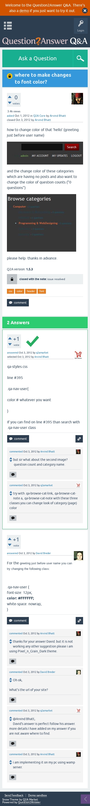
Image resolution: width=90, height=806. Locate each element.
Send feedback (14, 795)
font (41, 291)
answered (12, 352)
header (31, 291)
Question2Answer (29, 802)
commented (16, 451)
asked (10, 115)
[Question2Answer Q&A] (44, 39)
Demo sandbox (37, 795)
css (10, 291)
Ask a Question (37, 58)
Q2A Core (39, 115)
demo (24, 11)
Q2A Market (30, 799)
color (19, 291)
